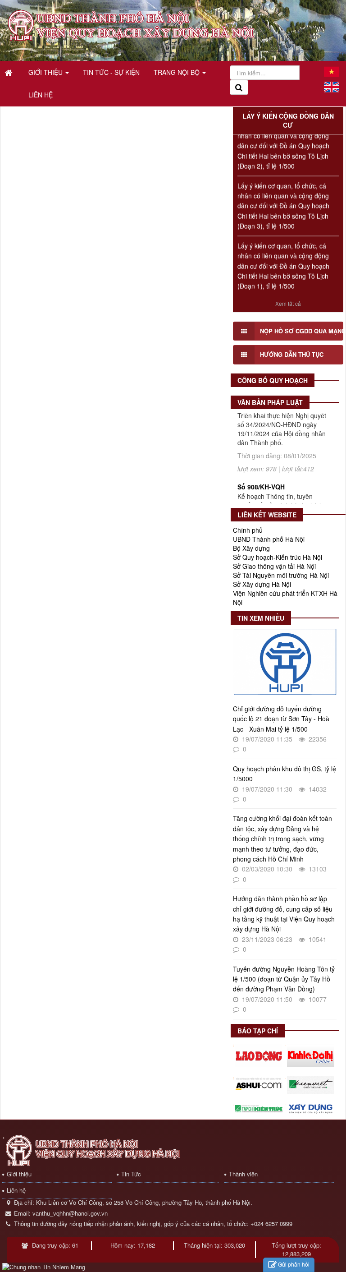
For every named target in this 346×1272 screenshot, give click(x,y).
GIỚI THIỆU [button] (46, 72)
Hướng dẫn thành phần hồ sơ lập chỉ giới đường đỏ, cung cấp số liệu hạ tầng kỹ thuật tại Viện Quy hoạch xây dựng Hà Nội (284, 913)
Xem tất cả (288, 303)
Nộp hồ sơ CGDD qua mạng (301, 331)
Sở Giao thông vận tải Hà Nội (274, 566)
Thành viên (243, 1174)
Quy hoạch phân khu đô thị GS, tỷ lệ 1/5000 (284, 773)
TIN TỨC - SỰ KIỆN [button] (111, 72)
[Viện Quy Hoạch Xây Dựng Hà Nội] (132, 24)
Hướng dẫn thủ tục (291, 354)
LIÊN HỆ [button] (40, 94)
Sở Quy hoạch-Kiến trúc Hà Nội (277, 557)
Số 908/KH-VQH (261, 466)
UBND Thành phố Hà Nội (269, 539)
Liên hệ (16, 1190)
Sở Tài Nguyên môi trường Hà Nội (281, 575)
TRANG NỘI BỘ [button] (177, 72)
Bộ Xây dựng (251, 548)
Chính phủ (248, 530)
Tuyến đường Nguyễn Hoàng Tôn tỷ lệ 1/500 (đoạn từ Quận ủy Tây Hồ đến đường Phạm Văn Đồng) (284, 979)
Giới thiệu (19, 1174)
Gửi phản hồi (294, 1264)
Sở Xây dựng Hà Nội (262, 584)
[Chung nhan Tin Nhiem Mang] (43, 1266)
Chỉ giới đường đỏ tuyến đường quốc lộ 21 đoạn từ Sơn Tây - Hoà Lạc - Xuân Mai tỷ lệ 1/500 (281, 718)
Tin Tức (131, 1174)
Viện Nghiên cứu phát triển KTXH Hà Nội (285, 598)
